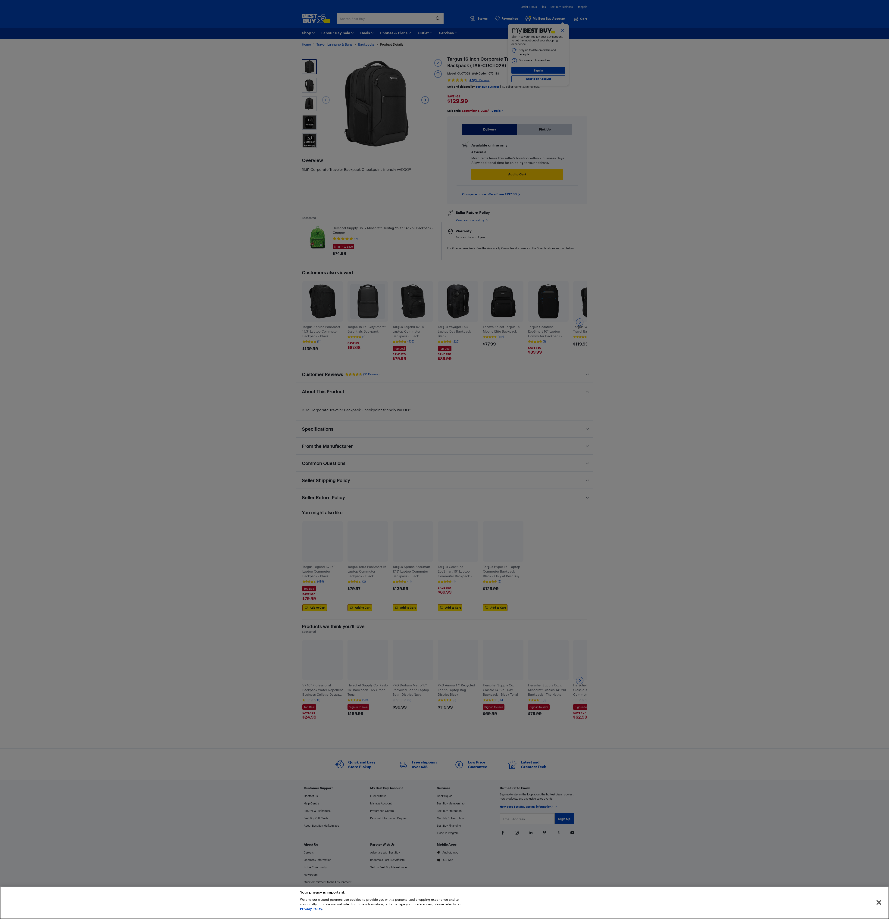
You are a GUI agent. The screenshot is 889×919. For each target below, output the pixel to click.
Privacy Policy (311, 909)
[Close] (879, 902)
